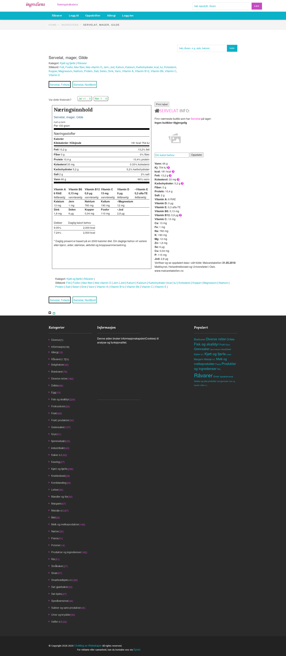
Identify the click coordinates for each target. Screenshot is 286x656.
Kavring (55, 462)
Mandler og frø (59, 496)
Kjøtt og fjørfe (67, 63)
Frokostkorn (58, 406)
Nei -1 (101, 98)
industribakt (58, 448)
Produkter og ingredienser (66, 552)
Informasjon (58, 346)
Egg (53, 392)
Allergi (111, 15)
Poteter (55, 545)
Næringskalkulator (67, 4)
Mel (53, 517)
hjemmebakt (58, 441)
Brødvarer (57, 371)
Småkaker (57, 566)
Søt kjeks (56, 594)
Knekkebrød (58, 475)
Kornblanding (58, 482)
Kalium (120, 67)
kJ (161, 67)
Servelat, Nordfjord (85, 84)
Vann (118, 71)
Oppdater (196, 155)
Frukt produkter (60, 420)
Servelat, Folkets (60, 84)
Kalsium (130, 67)
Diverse (55, 340)
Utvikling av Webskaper (88, 645)
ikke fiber (79, 67)
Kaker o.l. (56, 455)
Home (53, 24)
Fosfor (69, 67)
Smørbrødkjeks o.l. (62, 580)
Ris (53, 559)
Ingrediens (70, 24)
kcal (156, 67)
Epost (137, 649)
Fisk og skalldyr (60, 399)
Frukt (54, 413)
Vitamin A (128, 71)
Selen (103, 71)
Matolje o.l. (57, 510)
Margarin (56, 503)
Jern (106, 67)
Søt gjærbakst (59, 587)
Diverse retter (59, 378)
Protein (88, 71)
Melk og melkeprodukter (65, 524)
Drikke (55, 385)
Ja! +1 (85, 98)
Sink (110, 71)
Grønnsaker (58, 427)
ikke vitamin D (94, 67)
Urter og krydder (60, 614)
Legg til (74, 15)
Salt (96, 71)
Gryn (54, 434)
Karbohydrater (144, 67)
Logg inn (127, 15)
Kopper (53, 71)
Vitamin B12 (142, 71)
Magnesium (65, 71)
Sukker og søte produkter (66, 607)
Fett (62, 67)
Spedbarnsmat (60, 600)
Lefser (55, 489)
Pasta (54, 538)
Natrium (78, 71)
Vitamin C (170, 71)
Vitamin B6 (157, 71)
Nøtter (55, 531)
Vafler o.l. (56, 621)
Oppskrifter (92, 15)
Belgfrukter (57, 364)
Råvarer (57, 15)
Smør (54, 573)
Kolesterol (170, 67)
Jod (112, 67)
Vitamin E (54, 75)
